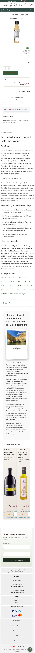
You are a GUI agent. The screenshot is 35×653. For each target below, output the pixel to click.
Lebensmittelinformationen (11, 517)
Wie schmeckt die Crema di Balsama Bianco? (15, 278)
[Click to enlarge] (17, 39)
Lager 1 (15, 122)
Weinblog (17, 600)
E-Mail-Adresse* (7, 543)
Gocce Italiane (7, 122)
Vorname (5, 551)
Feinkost (25, 120)
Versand (28, 53)
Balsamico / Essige (16, 120)
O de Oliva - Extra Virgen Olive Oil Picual (9, 452)
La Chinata (26, 459)
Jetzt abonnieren (16, 560)
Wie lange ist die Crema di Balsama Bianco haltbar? (17, 290)
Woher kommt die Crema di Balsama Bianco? (15, 282)
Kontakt (17, 602)
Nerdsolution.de (23, 647)
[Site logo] (17, 5)
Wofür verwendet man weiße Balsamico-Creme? (16, 286)
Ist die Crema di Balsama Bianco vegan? (13, 294)
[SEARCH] (30, 10)
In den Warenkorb (10, 73)
